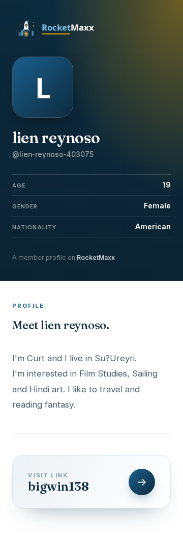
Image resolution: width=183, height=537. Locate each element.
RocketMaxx (96, 257)
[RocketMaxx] (60, 37)
